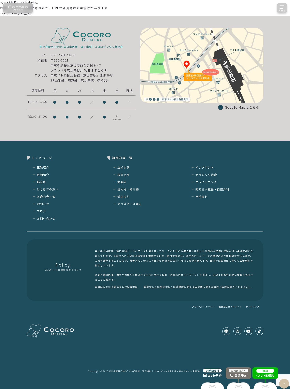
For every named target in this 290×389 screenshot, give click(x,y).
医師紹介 (43, 175)
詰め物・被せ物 (128, 189)
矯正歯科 (123, 197)
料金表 (41, 182)
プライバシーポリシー (203, 306)
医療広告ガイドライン (230, 306)
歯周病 (122, 182)
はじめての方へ (47, 189)
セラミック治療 (206, 175)
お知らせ (43, 204)
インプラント (205, 167)
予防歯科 (202, 197)
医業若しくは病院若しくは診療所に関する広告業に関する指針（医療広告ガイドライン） (197, 286)
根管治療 (123, 175)
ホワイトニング (206, 182)
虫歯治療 (123, 167)
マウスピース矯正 (129, 204)
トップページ (41, 157)
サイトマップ (252, 306)
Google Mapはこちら (242, 107)
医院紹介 (43, 167)
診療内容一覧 (46, 197)
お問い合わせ (46, 218)
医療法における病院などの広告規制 (116, 286)
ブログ (41, 211)
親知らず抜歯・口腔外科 (212, 189)
